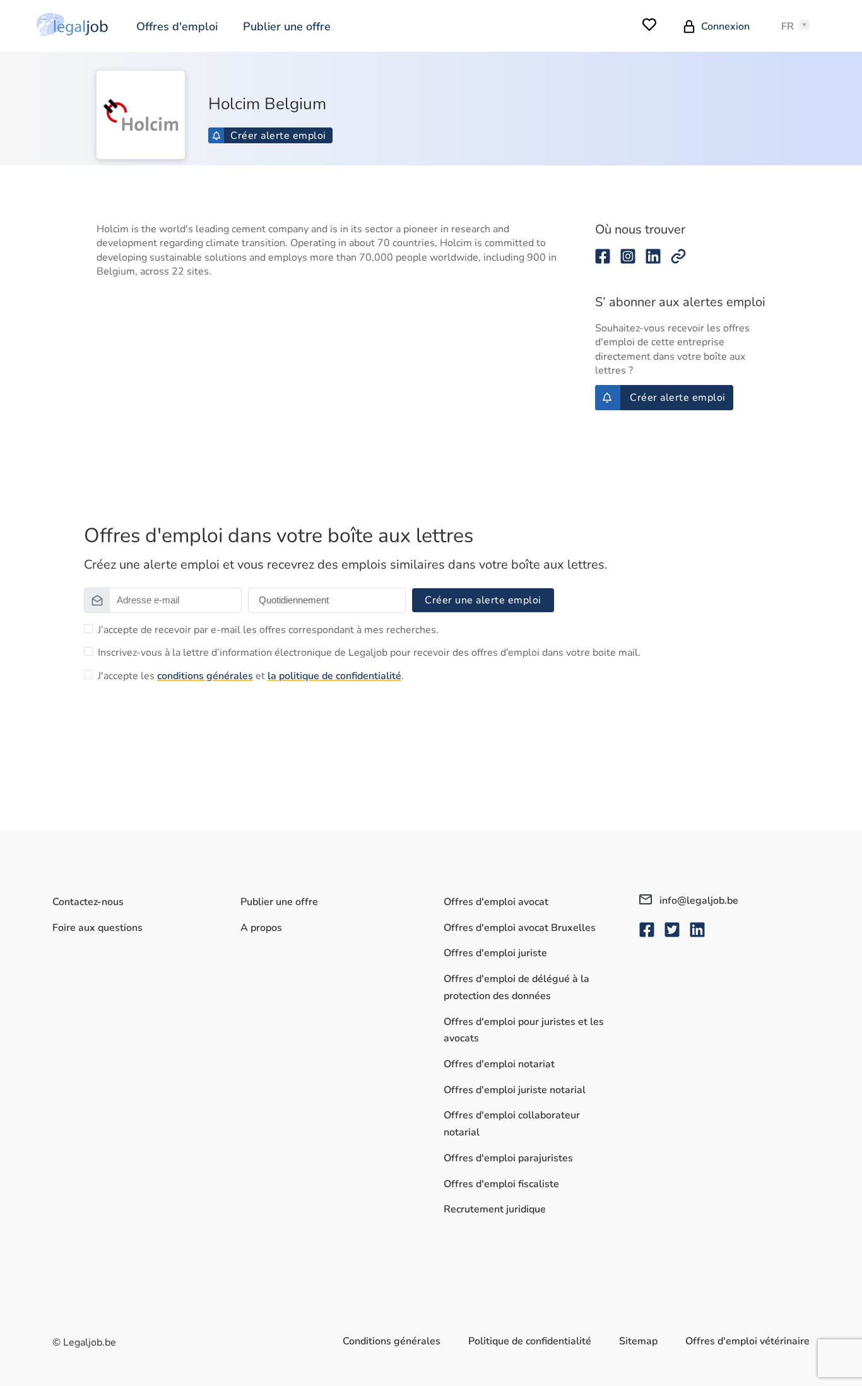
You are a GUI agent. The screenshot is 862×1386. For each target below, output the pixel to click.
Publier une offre (287, 26)
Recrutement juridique (495, 1209)
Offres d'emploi (177, 26)
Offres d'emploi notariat (499, 1064)
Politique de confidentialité (529, 1341)
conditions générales (205, 676)
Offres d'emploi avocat (496, 902)
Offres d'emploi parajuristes (508, 1158)
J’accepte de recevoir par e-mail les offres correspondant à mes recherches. (268, 630)
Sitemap (638, 1341)
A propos (261, 928)
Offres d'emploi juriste (495, 953)
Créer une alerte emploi (483, 600)
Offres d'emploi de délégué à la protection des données (516, 987)
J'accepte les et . (251, 676)
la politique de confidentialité (334, 676)
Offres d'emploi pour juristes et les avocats (524, 1030)
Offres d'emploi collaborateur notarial (512, 1123)
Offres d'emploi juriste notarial (515, 1090)
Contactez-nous (88, 902)
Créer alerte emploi (278, 136)
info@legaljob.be (697, 901)
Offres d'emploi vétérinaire (747, 1341)
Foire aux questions (97, 928)
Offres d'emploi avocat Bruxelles (520, 928)
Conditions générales (391, 1341)
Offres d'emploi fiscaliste (501, 1184)
